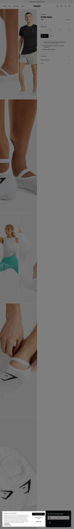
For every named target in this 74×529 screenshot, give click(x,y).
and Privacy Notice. (7, 524)
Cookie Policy (6, 523)
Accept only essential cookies (38, 518)
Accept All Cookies (38, 514)
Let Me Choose (38, 521)
